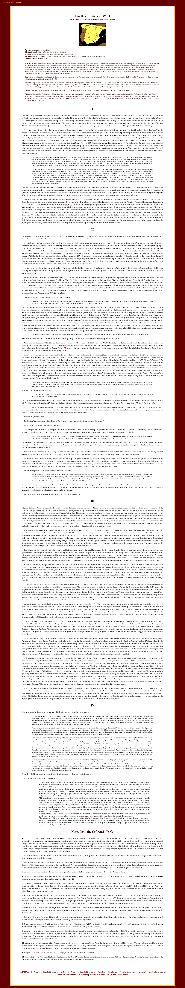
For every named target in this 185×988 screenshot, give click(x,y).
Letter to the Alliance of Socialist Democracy (78, 972)
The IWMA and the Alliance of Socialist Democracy (39, 972)
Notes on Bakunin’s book (99, 974)
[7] (65, 348)
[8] (158, 348)
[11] (70, 641)
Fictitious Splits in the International (151, 972)
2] (152, 126)
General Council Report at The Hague (72, 974)
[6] (82, 256)
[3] (67, 202)
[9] (79, 432)
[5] (71, 204)
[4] (135, 202)
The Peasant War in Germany (41, 952)
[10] (109, 589)
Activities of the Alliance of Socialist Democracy (117, 972)
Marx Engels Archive (119, 974)
